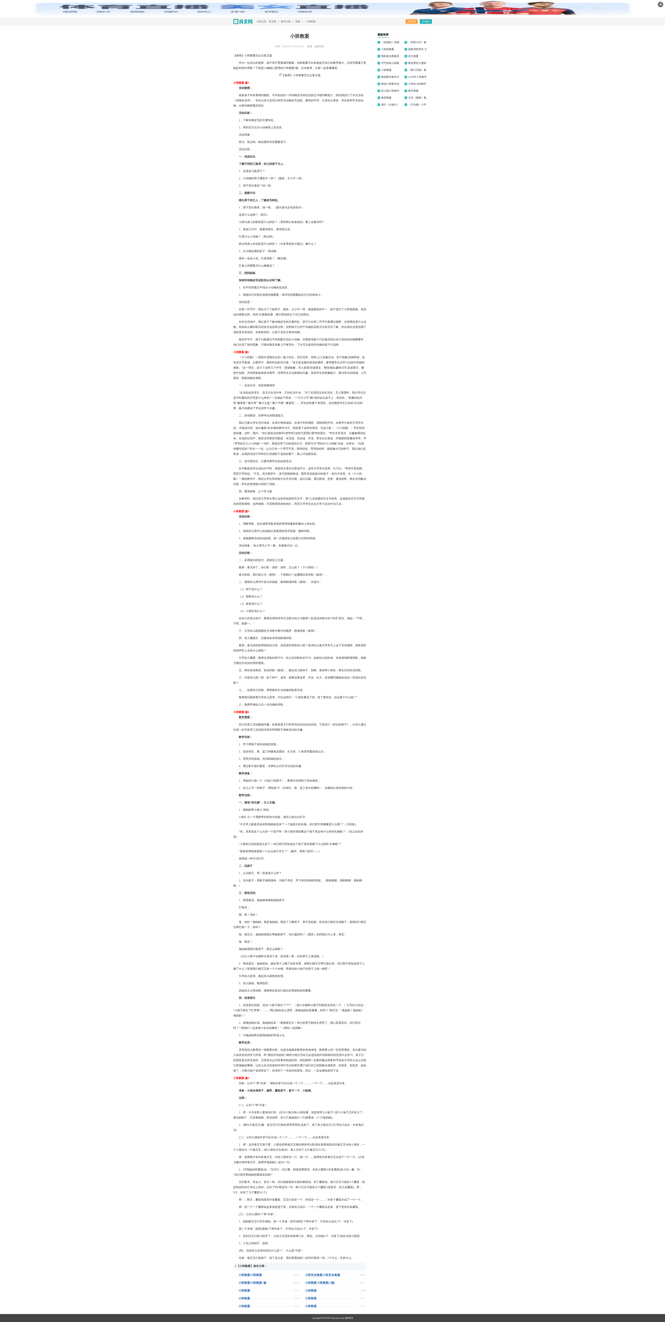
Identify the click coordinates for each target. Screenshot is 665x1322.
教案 (297, 21)
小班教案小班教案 (250, 1275)
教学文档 (286, 21)
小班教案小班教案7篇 (252, 1282)
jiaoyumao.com (338, 1318)
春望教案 (386, 97)
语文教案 (413, 56)
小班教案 (244, 1290)
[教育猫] (242, 22)
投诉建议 (426, 21)
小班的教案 (387, 49)
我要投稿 (411, 21)
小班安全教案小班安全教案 (322, 1275)
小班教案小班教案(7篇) (320, 1282)
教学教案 (413, 90)
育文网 (272, 21)
